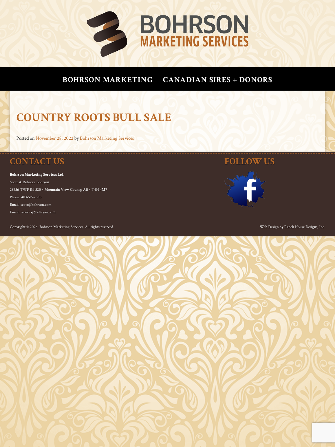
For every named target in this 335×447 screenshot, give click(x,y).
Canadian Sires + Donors (218, 80)
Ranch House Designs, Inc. (304, 226)
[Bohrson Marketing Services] (167, 34)
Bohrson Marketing (107, 80)
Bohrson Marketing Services (107, 138)
